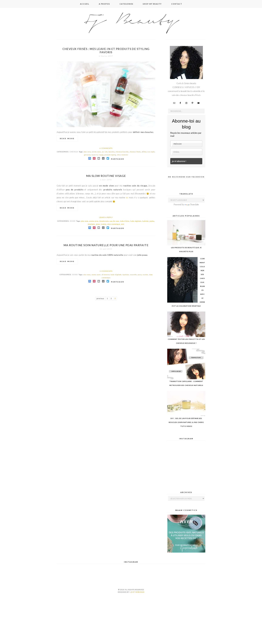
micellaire (91, 224)
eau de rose (114, 221)
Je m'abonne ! (179, 161)
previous (100, 298)
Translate (194, 204)
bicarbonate (104, 221)
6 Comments (106, 148)
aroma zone (96, 152)
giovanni (87, 155)
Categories (126, 4)
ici (127, 197)
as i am (104, 152)
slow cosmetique (113, 224)
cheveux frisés (135, 152)
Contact (176, 4)
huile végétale (135, 221)
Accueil (84, 4)
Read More (67, 138)
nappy (101, 155)
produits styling (110, 155)
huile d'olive (124, 221)
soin (122, 224)
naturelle (133, 274)
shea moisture (122, 155)
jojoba (151, 221)
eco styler (151, 152)
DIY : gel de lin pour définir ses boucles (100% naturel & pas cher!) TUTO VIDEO (186, 422)
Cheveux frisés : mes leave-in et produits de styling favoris (106, 50)
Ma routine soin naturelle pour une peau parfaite (106, 245)
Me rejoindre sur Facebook (186, 177)
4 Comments (106, 271)
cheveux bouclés (122, 152)
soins (73, 221)
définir (144, 152)
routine (103, 224)
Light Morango (137, 592)
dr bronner (106, 274)
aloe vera (87, 152)
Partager (117, 159)
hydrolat (145, 221)
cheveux (74, 152)
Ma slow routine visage (106, 175)
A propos (104, 4)
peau (98, 224)
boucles (112, 152)
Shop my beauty (152, 4)
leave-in (95, 155)
